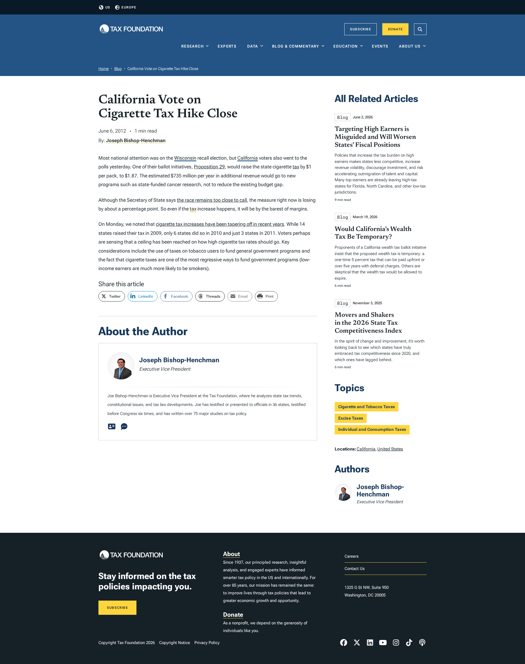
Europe (128, 7)
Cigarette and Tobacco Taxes (366, 406)
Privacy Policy (207, 642)
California (247, 158)
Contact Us (354, 568)
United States (390, 449)
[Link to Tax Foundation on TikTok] (409, 643)
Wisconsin (185, 158)
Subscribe (360, 29)
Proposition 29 (209, 166)
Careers (351, 556)
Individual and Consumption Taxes (372, 429)
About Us (410, 46)
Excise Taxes (350, 418)
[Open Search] (420, 29)
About (231, 554)
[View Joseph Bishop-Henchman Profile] (111, 427)
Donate (395, 29)
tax (296, 166)
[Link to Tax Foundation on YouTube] (383, 643)
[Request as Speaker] (124, 427)
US (107, 7)
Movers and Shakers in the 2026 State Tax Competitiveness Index (368, 323)
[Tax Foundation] (131, 29)
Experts (228, 46)
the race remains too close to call (212, 200)
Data (252, 46)
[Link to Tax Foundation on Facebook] (343, 643)
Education (345, 46)
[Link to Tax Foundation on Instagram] (396, 643)
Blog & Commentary (295, 46)
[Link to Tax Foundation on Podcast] (422, 643)
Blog (118, 68)
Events (381, 46)
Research (192, 46)
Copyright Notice (174, 642)
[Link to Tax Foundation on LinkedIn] (370, 643)
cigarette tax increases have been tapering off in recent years (220, 224)
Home (103, 68)
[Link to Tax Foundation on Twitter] (356, 643)
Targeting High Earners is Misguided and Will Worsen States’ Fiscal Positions (375, 137)
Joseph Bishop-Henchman (135, 140)
